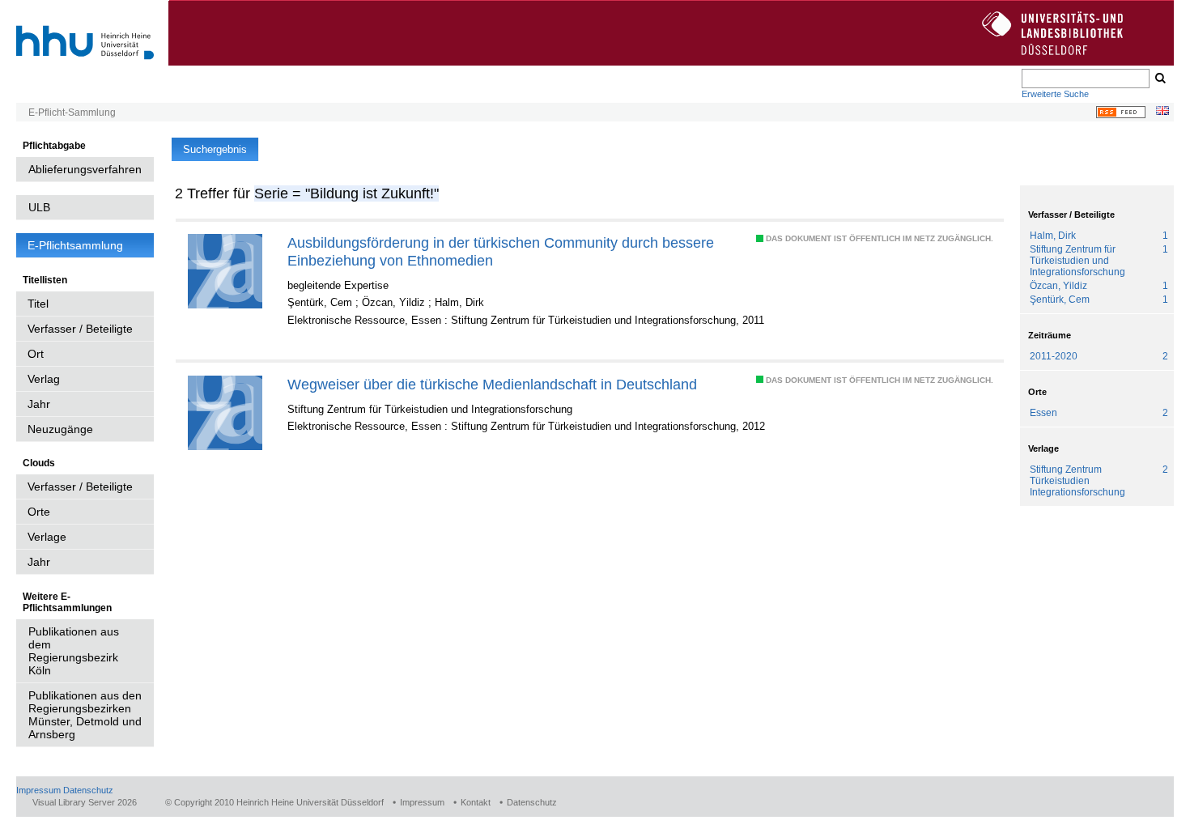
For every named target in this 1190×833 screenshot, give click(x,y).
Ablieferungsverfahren (85, 169)
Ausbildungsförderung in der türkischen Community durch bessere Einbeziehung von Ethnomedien (500, 251)
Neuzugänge (60, 429)
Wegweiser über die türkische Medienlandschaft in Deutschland (492, 384)
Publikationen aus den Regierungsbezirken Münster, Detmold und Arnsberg (85, 715)
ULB (39, 207)
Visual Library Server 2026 (84, 802)
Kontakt (476, 802)
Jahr (39, 403)
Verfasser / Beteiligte (80, 328)
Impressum (38, 790)
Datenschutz (88, 790)
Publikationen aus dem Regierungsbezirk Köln (73, 651)
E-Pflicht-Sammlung (72, 112)
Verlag (44, 378)
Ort (36, 353)
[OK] (1159, 78)
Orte (39, 511)
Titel (38, 303)
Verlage (47, 536)
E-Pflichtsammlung (75, 245)
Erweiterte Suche (1055, 94)
